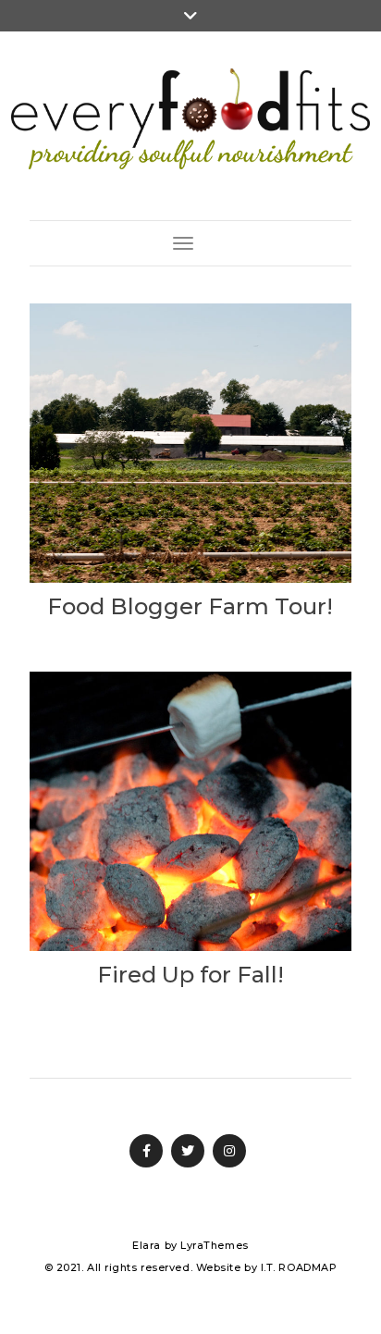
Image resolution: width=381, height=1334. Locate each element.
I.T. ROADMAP (299, 1267)
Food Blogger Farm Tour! (190, 606)
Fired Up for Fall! (190, 974)
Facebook (146, 1150)
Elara (146, 1245)
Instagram (229, 1150)
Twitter (187, 1150)
